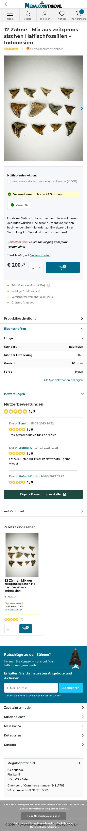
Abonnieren (71, 688)
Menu (10, 18)
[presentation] (79, 108)
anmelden (45, 18)
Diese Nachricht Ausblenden (43, 815)
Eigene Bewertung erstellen (41, 494)
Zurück (5, 4)
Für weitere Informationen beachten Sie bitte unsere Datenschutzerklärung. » (44, 825)
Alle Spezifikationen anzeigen (63, 380)
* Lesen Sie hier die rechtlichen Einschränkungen (32, 695)
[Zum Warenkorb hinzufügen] (25, 628)
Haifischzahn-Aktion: (22, 175)
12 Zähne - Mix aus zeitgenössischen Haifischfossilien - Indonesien (21, 586)
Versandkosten (40, 255)
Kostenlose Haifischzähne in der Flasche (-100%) (45, 181)
